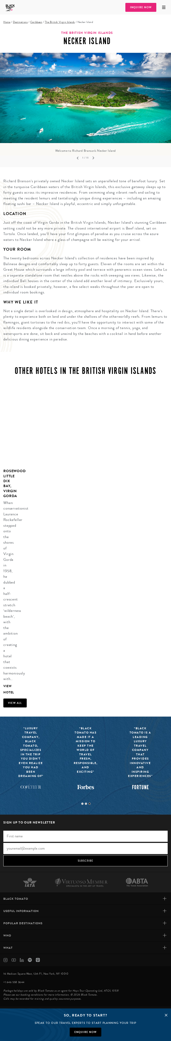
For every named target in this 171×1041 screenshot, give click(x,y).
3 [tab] (89, 804)
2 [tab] (86, 804)
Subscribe (86, 861)
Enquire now (85, 1032)
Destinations (20, 22)
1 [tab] (82, 804)
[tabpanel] (85, 103)
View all (15, 703)
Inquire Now (141, 7)
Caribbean (36, 22)
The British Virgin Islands (60, 22)
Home (6, 22)
